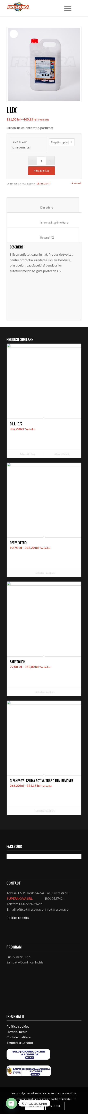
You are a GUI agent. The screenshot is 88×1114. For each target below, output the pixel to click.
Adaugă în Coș (41, 170)
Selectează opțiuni (45, 572)
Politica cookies (18, 917)
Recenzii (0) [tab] (43, 237)
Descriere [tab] (43, 207)
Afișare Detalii (61, 454)
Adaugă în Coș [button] (27, 454)
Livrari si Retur (17, 1032)
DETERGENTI (43, 183)
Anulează (76, 183)
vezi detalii (54, 1105)
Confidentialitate (18, 1037)
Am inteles (34, 1105)
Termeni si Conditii (20, 1042)
